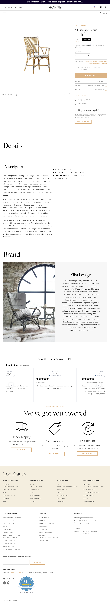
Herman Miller (9, 490)
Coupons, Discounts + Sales (49, 538)
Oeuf (5, 493)
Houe (85, 498)
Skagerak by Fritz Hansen (93, 487)
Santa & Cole (35, 495)
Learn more (21, 450)
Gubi (5, 501)
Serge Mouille (35, 498)
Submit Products (45, 532)
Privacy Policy (9, 543)
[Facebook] (4, 584)
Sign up (37, 562)
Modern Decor (62, 480)
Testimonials (43, 529)
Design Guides (43, 541)
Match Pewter (62, 495)
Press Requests (9, 546)
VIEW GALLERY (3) (9, 95)
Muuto (6, 498)
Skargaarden (88, 501)
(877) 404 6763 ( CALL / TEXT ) (17, 7)
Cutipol (60, 484)
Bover (32, 501)
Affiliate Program (10, 538)
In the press (42, 526)
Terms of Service (9, 541)
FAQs (5, 526)
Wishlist (41, 535)
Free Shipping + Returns (12, 518)
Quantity (78, 52)
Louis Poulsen (36, 487)
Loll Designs (88, 495)
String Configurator (11, 549)
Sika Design (80, 26)
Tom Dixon (61, 501)
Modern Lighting (36, 480)
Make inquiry (83, 122)
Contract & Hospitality (12, 535)
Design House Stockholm (67, 487)
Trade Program (9, 532)
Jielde (32, 484)
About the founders (46, 523)
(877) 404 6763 (82, 104)
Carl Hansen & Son (91, 493)
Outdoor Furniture (91, 480)
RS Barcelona (89, 490)
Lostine (60, 493)
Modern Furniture (10, 480)
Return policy (8, 523)
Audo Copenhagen (10, 487)
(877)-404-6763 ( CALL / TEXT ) (87, 521)
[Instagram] (8, 584)
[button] (11, 385)
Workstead (34, 490)
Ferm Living (7, 484)
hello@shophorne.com (85, 518)
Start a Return (8, 521)
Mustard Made (9, 495)
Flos (32, 493)
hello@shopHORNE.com (85, 100)
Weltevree (61, 498)
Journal (41, 521)
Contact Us (7, 529)
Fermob (86, 484)
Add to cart (91, 75)
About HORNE (43, 518)
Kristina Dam (62, 490)
